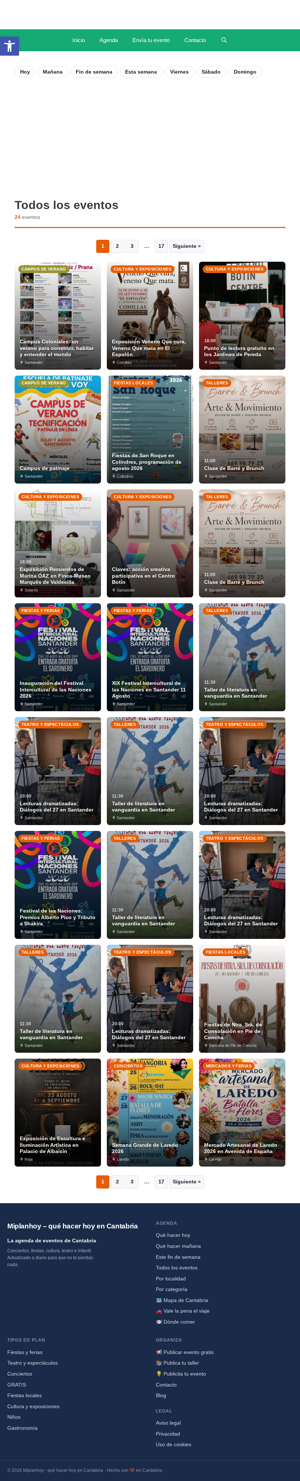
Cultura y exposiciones (33, 1406)
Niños (13, 1417)
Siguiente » (187, 246)
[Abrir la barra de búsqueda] (224, 40)
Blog (161, 1395)
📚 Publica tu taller (177, 1363)
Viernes (179, 72)
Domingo (245, 72)
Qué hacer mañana (178, 1246)
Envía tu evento (151, 40)
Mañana (53, 72)
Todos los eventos (177, 1268)
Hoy (25, 72)
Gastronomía (22, 1428)
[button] (9, 46)
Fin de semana (94, 72)
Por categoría (171, 1289)
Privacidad (168, 1434)
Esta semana (141, 72)
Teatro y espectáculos (32, 1363)
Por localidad (171, 1279)
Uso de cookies (173, 1444)
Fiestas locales (24, 1395)
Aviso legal (168, 1423)
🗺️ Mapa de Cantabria (182, 1300)
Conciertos (19, 1374)
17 (161, 246)
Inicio (78, 40)
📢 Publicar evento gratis (185, 1352)
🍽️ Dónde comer (175, 1322)
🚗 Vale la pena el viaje (183, 1311)
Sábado (211, 72)
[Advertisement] (150, 138)
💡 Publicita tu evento (181, 1374)
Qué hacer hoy (173, 1235)
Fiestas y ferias (24, 1352)
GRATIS (16, 1385)
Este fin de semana (178, 1257)
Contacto (195, 40)
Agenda (109, 40)
